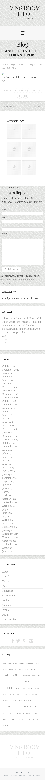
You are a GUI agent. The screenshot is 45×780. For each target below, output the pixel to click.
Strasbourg (28, 707)
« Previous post (9, 106)
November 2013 (10, 537)
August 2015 (8, 481)
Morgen (6, 701)
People (5, 609)
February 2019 (9, 387)
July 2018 (6, 411)
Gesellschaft (8, 595)
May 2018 (7, 418)
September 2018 (10, 404)
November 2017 (10, 439)
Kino (4, 694)
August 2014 (8, 505)
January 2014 (8, 530)
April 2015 (7, 495)
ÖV (11, 725)
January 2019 (8, 390)
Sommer (27, 701)
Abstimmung (13, 663)
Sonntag (18, 707)
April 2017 (7, 463)
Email (5, 217)
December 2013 (10, 533)
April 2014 (7, 519)
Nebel (14, 701)
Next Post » (37, 106)
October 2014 (9, 498)
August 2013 (8, 547)
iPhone (17, 688)
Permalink (6, 68)
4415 (4, 346)
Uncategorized (32, 64)
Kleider (11, 694)
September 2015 (10, 477)
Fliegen (19, 682)
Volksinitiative (31, 713)
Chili (11, 669)
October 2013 (9, 540)
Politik (5, 614)
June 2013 (7, 551)
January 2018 (8, 432)
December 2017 (10, 436)
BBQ (37, 663)
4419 (4, 339)
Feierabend (36, 676)
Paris (20, 701)
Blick (5, 669)
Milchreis (26, 694)
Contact (28, 772)
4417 (4, 342)
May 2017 (6, 460)
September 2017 (10, 446)
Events (5, 581)
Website (5, 225)
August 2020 (8, 373)
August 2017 (8, 449)
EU (16, 669)
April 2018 (7, 422)
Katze (30, 688)
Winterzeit (23, 719)
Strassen (37, 707)
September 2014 (10, 502)
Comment (5, 233)
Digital (5, 576)
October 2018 (9, 401)
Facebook (12, 675)
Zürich (5, 725)
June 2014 (7, 512)
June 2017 (7, 456)
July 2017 (6, 453)
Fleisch (11, 682)
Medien (6, 600)
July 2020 (7, 376)
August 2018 (8, 408)
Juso (24, 688)
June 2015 (7, 488)
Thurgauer (20, 713)
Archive (16, 772)
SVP (4, 713)
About (22, 772)
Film (4, 682)
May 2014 (7, 516)
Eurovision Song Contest (28, 669)
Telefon (11, 713)
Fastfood (26, 676)
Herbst (26, 682)
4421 (4, 335)
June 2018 (7, 415)
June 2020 (7, 380)
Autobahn (30, 663)
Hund (33, 682)
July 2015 (6, 484)
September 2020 (10, 369)
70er (4, 663)
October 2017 (9, 443)
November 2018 (10, 397)
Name (5, 210)
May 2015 (6, 491)
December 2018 (10, 394)
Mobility (6, 605)
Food (5, 586)
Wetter (5, 719)
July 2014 (6, 509)
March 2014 (8, 523)
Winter (13, 719)
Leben (18, 694)
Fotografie (7, 590)
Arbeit (22, 663)
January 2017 (8, 474)
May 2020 (7, 383)
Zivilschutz (34, 719)
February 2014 (9, 526)
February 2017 (9, 470)
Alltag (5, 571)
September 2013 (10, 544)
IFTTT (8, 688)
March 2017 (8, 467)
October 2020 (9, 366)
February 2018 (9, 429)
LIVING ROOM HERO (22, 11)
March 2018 (8, 425)
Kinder (36, 688)
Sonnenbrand (8, 707)
